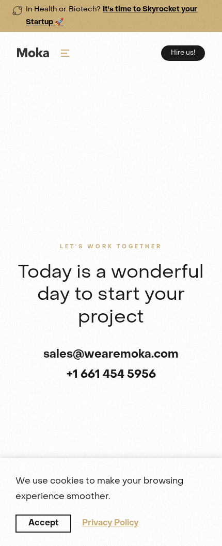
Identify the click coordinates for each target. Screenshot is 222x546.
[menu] (65, 53)
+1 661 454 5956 (111, 375)
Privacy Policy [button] (110, 523)
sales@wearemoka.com (111, 354)
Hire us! (183, 53)
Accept (43, 523)
